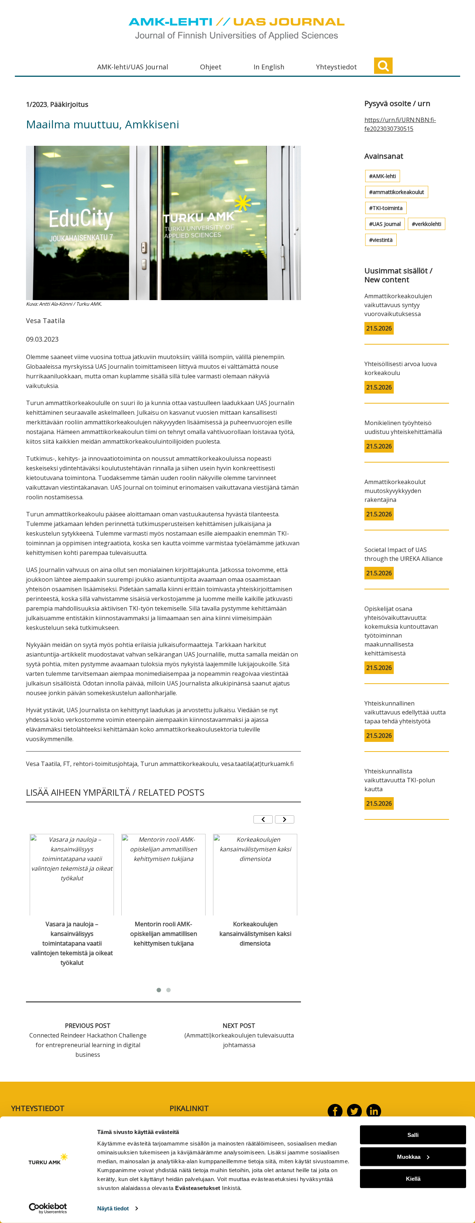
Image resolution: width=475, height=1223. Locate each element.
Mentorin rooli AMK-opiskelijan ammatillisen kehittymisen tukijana (163, 933)
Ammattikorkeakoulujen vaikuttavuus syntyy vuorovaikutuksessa (398, 305)
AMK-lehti (384, 176)
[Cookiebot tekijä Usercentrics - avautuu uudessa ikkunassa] (48, 1208)
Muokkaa (408, 1157)
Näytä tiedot (113, 1208)
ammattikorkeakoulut (398, 191)
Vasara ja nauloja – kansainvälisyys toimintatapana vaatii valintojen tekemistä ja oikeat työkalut (72, 943)
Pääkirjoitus (69, 104)
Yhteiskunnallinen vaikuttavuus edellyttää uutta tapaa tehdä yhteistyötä (405, 712)
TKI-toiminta (388, 207)
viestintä (383, 239)
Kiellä (413, 1178)
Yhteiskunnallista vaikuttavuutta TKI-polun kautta (399, 780)
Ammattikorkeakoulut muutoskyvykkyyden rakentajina (395, 491)
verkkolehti (428, 223)
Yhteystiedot (336, 66)
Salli (413, 1135)
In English (268, 66)
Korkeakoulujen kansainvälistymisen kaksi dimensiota (255, 933)
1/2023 (36, 104)
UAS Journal (387, 223)
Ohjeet (211, 66)
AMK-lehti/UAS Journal (132, 66)
